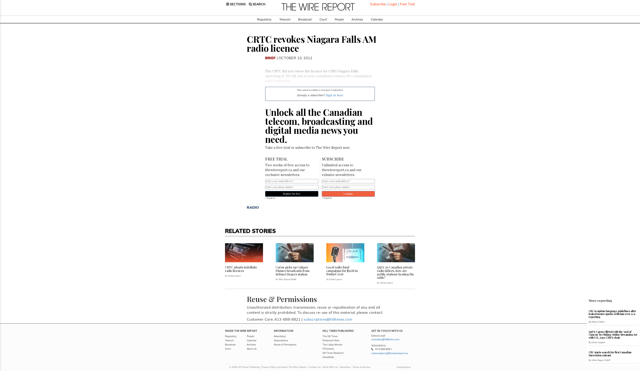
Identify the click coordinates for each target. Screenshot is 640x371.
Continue (348, 193)
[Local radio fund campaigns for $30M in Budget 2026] (345, 252)
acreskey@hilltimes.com (385, 339)
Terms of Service (361, 367)
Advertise (345, 367)
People (339, 19)
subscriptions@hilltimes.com (328, 319)
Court (323, 19)
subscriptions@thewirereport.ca (389, 353)
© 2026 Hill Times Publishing (245, 367)
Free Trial (407, 4)
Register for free (291, 193)
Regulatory (264, 19)
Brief (270, 58)
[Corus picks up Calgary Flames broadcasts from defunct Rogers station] (295, 252)
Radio (253, 207)
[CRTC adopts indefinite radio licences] (244, 252)
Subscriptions (403, 367)
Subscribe (378, 4)
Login (392, 4)
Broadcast (305, 19)
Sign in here (334, 95)
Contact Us (314, 367)
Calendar (377, 19)
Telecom (284, 19)
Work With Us (330, 367)
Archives (357, 19)
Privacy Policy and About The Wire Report (283, 367)
